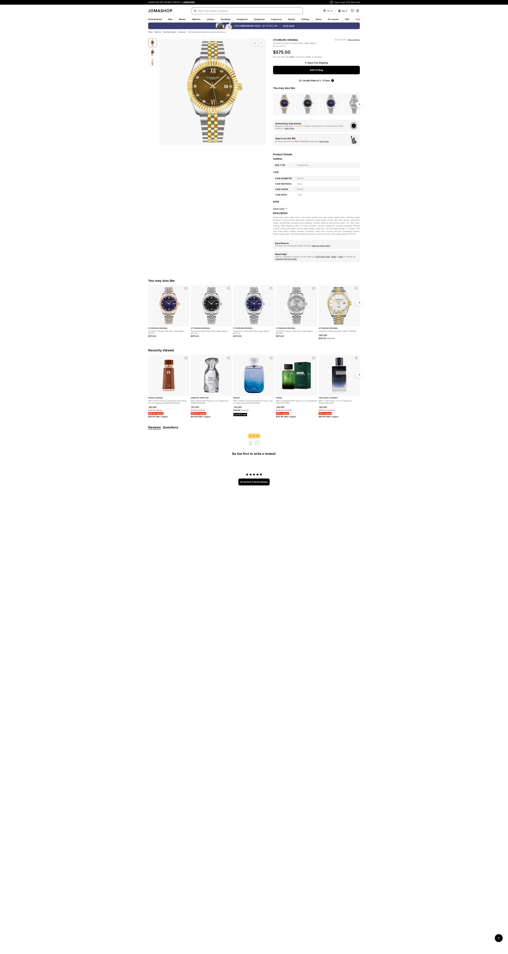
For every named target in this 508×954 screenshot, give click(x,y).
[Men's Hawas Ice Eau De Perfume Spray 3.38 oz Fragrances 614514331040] (271, 358)
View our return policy (321, 246)
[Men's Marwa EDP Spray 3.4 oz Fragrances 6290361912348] (228, 358)
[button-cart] (357, 10)
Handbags (225, 19)
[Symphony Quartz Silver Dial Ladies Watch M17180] (313, 288)
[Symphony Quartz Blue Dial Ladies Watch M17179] (271, 288)
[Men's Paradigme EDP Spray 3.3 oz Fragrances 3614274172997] (313, 358)
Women (182, 19)
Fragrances (276, 19)
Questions (170, 427)
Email (333, 257)
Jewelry (210, 19)
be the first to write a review (254, 482)
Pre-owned (333, 19)
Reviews (154, 427)
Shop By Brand (155, 19)
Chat (341, 257)
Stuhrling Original (169, 32)
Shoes (319, 19)
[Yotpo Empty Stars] (340, 40)
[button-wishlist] (352, 10)
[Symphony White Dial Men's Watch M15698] (356, 288)
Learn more (289, 128)
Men (170, 19)
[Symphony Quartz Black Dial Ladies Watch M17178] (228, 288)
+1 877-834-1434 (322, 257)
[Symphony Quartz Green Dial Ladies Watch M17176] (261, 43)
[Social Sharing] (254, 43)
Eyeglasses (259, 19)
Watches (196, 19)
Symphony (182, 32)
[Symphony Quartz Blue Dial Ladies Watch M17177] (185, 288)
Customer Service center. (286, 259)
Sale (358, 19)
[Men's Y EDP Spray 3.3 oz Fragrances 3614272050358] (356, 358)
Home (150, 32)
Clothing (305, 19)
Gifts (347, 19)
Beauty (291, 19)
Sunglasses (242, 19)
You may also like (284, 88)
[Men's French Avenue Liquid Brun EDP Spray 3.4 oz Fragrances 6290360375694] (185, 358)
